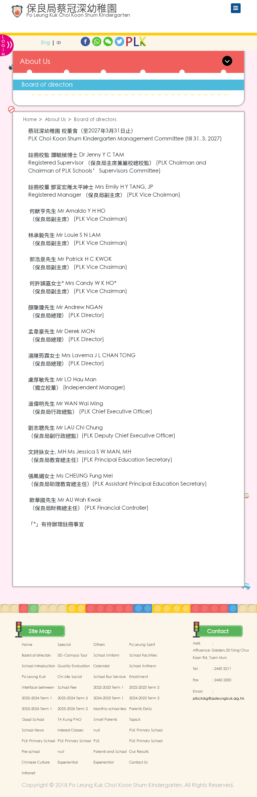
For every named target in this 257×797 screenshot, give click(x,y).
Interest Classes (70, 730)
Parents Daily (140, 709)
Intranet (28, 773)
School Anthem (142, 666)
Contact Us (138, 762)
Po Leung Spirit (142, 644)
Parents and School (110, 752)
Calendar (101, 666)
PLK (96, 741)
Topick (135, 719)
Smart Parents (105, 719)
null (96, 730)
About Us (55, 120)
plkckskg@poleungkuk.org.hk (218, 698)
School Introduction (38, 666)
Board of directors (47, 85)
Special (64, 644)
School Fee (67, 687)
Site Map (40, 631)
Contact (218, 631)
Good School (33, 719)
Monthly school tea (109, 709)
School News (33, 730)
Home (30, 120)
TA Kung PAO (70, 719)
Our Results (139, 752)
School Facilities (143, 655)
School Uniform (106, 655)
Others (99, 644)
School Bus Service (109, 677)
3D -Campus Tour (72, 655)
